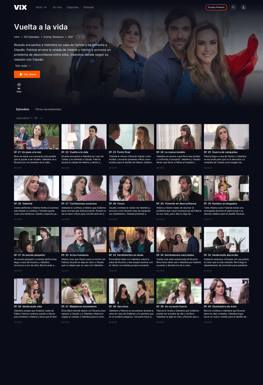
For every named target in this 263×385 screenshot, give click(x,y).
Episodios (22, 109)
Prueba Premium (216, 7)
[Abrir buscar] (233, 7)
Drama (47, 36)
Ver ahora (30, 74)
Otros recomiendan (48, 109)
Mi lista (19, 90)
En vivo (57, 7)
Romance (58, 36)
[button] (36, 146)
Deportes (73, 7)
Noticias (88, 7)
